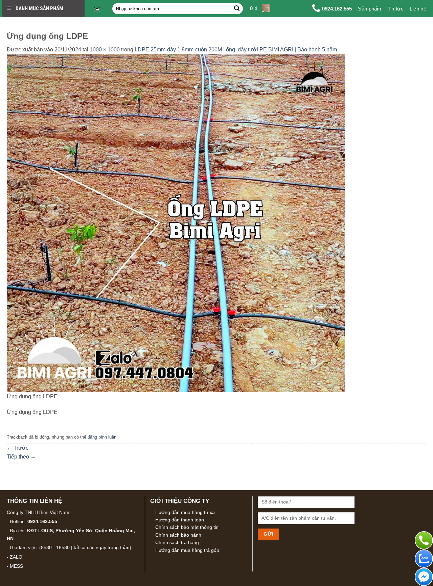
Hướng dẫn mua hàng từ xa (185, 512)
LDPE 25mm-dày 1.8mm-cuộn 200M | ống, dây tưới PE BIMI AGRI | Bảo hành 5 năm (236, 49)
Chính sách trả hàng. (177, 542)
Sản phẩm (369, 8)
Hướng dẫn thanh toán (179, 519)
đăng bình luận (102, 437)
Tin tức (396, 8)
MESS (16, 566)
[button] (260, 8)
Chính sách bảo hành (178, 535)
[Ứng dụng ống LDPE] (176, 223)
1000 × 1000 (105, 49)
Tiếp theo (21, 457)
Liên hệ (418, 8)
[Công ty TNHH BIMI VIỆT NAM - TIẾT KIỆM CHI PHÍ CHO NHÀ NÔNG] (97, 9)
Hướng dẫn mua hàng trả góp (187, 550)
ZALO (16, 557)
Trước (17, 448)
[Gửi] (237, 9)
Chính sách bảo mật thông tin (187, 527)
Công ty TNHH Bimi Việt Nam (38, 512)
